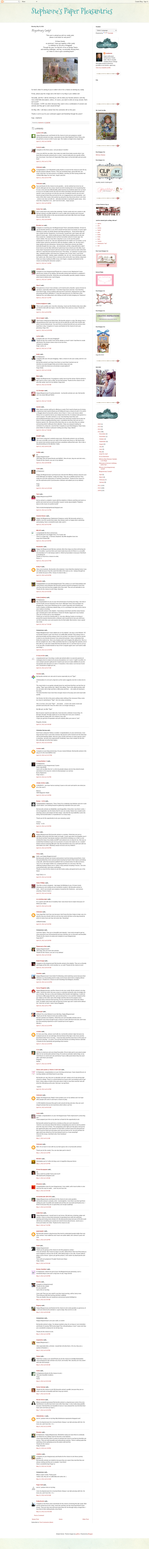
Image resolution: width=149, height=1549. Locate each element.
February (102, 480)
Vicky (38, 854)
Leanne (38, 748)
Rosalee (38, 1432)
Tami (37, 494)
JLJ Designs (40, 390)
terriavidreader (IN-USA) (43, 1196)
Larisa (38, 336)
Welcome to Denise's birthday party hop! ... (108, 464)
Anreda (38, 674)
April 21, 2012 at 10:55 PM (44, 330)
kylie (98, 239)
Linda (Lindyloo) (41, 597)
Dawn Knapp (40, 961)
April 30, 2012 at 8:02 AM (43, 1107)
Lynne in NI (39, 133)
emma (99, 228)
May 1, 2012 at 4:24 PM (43, 1163)
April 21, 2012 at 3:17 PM (43, 161)
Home (61, 1519)
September (102, 441)
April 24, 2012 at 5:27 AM (43, 668)
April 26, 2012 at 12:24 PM (44, 982)
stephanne (109, 53)
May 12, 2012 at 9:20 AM (43, 1495)
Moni (37, 376)
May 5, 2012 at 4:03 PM (43, 1350)
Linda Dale (39, 1213)
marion (38, 407)
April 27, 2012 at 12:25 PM (44, 1044)
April (100, 474)
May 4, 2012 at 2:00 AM (43, 1299)
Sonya (38, 1356)
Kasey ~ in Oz (40, 801)
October (101, 439)
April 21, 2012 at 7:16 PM (43, 263)
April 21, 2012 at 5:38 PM (43, 203)
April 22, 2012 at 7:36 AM (43, 430)
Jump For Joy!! (103, 454)
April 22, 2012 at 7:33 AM (43, 401)
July (100, 446)
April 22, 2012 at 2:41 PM (43, 510)
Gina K (38, 285)
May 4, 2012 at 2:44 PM (43, 1334)
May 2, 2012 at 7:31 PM (43, 1225)
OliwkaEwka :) (40, 1416)
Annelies (39, 973)
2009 (99, 490)
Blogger (90, 1534)
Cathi (38, 468)
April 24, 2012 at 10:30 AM (44, 742)
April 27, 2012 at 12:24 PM (44, 1025)
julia (98, 232)
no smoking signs (41, 899)
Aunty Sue (39, 209)
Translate (110, 33)
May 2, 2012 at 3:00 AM (43, 1191)
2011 (99, 485)
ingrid (99, 230)
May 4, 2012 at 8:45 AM (43, 1312)
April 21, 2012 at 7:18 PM (43, 279)
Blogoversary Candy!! (105, 471)
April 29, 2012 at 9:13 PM (43, 1089)
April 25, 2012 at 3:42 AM (43, 877)
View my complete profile (103, 67)
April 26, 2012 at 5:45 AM (43, 955)
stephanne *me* (102, 243)
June (101, 449)
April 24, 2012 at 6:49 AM (43, 724)
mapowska (39, 1340)
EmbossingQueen (41, 303)
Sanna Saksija (40, 1387)
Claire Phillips (40, 883)
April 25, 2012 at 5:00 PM (43, 924)
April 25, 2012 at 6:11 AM (43, 906)
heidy (38, 354)
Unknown (39, 167)
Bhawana (39, 1184)
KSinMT (38, 436)
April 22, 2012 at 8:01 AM (43, 446)
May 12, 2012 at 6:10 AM (43, 1479)
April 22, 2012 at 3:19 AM (43, 370)
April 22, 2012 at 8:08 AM (43, 463)
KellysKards (40, 1501)
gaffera (78, 1534)
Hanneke (39, 581)
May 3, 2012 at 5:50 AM (43, 1263)
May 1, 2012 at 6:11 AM (43, 1138)
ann (98, 225)
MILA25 (38, 530)
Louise (99, 241)
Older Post (85, 1519)
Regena (38, 1305)
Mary (37, 832)
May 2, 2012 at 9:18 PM (43, 1240)
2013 (99, 429)
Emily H (38, 566)
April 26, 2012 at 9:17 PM (43, 1005)
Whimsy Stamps (100, 155)
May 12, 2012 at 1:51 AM (43, 1466)
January (101, 482)
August (101, 444)
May (100, 452)
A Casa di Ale (40, 655)
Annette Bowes (41, 516)
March (101, 477)
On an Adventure (104, 456)
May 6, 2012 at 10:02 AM (43, 1381)
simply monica (40, 783)
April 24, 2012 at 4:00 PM (43, 826)
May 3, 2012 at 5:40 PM (43, 1276)
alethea (38, 269)
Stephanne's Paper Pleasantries (71, 11)
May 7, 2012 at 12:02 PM (43, 1410)
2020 (99, 424)
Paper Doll (39, 1485)
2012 (99, 432)
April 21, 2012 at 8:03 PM (43, 312)
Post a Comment (39, 1515)
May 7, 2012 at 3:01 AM (43, 1394)
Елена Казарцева (41, 1169)
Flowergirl (39, 1011)
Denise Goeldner (41, 1269)
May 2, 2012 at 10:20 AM (43, 1207)
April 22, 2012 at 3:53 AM (43, 384)
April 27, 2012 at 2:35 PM (43, 1064)
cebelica (39, 1454)
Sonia (38, 1371)
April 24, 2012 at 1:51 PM (43, 777)
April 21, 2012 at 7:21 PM (43, 297)
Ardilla (38, 452)
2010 (99, 488)
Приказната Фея (41, 946)
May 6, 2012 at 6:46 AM (43, 1365)
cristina (38, 1031)
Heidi (37, 1245)
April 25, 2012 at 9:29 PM (43, 940)
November (102, 436)
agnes (99, 223)
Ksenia (38, 1282)
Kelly (98, 237)
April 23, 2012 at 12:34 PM (44, 650)
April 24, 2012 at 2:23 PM (43, 795)
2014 (99, 426)
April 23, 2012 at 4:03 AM (43, 591)
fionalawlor (39, 546)
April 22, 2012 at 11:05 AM (44, 488)
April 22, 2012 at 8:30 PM (43, 575)
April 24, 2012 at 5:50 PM (43, 848)
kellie (99, 234)
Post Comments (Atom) (46, 1522)
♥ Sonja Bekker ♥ (41, 761)
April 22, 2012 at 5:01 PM (43, 524)
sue (98, 246)
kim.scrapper (40, 318)
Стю (37, 1049)
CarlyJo (38, 147)
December (102, 434)
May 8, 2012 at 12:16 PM (43, 1426)
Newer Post (35, 1519)
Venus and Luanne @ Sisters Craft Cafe (48, 1069)
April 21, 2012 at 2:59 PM (43, 141)
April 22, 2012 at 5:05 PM (43, 541)
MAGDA (38, 1158)
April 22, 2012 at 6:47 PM (43, 561)
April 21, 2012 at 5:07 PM (43, 177)
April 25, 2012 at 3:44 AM (43, 893)
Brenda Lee (40, 225)
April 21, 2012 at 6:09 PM (43, 219)
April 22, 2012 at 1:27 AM (43, 348)
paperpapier (40, 1231)
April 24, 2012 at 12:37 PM (44, 755)
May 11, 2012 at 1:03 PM (43, 1448)
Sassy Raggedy (41, 988)
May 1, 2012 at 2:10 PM (43, 1153)
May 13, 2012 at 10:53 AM (44, 1511)
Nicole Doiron (40, 1399)
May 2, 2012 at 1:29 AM (43, 1178)
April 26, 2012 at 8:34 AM (43, 967)
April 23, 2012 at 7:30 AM (43, 624)
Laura (38, 1113)
